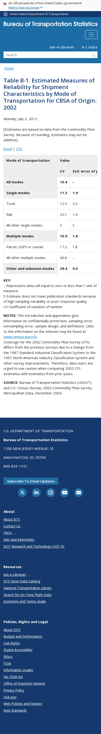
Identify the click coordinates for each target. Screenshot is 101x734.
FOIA (7, 663)
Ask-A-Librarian (62, 47)
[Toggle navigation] (91, 34)
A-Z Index (89, 47)
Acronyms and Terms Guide (25, 601)
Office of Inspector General (24, 683)
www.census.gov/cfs (20, 336)
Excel (8, 148)
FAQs (8, 532)
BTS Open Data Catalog (22, 581)
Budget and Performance (23, 636)
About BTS (12, 519)
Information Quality (18, 670)
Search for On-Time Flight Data (27, 595)
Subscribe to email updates (31, 481)
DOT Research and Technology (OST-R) (34, 546)
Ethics (8, 656)
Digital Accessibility (18, 650)
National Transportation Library (27, 588)
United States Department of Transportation (39, 14)
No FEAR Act (13, 677)
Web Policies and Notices (23, 703)
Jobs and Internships (19, 539)
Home (9, 68)
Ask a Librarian (15, 574)
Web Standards (15, 710)
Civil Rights (12, 643)
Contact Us (12, 526)
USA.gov (10, 697)
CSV (19, 148)
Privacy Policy (14, 690)
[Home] (50, 25)
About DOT (12, 630)
